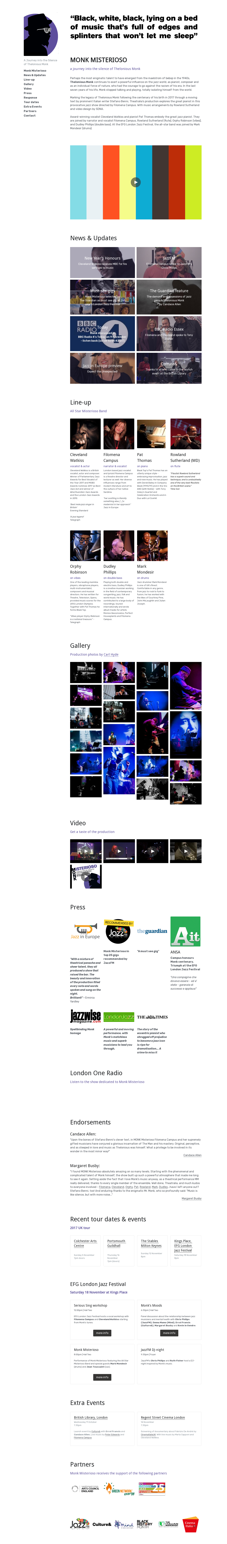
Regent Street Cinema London (163, 1417)
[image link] (85, 434)
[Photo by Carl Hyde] (86, 672)
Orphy (129, 1187)
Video (28, 88)
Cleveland (118, 1187)
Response (30, 97)
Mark (155, 1187)
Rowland (145, 1187)
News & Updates (35, 75)
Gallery (29, 84)
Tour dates (31, 102)
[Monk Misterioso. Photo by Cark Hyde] (152, 675)
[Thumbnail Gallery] (119, 672)
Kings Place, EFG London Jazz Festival (183, 1245)
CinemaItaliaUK (148, 1434)
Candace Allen (192, 1155)
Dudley (163, 1187)
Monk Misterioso (35, 70)
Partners (30, 111)
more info (102, 1333)
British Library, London (91, 1417)
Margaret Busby (192, 1198)
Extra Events (33, 106)
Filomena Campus (83, 1437)
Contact (30, 115)
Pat (136, 1187)
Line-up (29, 79)
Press (28, 93)
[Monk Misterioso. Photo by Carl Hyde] (86, 695)
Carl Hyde (111, 654)
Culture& (95, 1431)
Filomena (104, 1187)
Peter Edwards (112, 1434)
